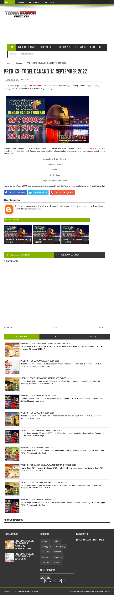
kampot (57, 552)
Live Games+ (80, 47)
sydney (45, 562)
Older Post (101, 327)
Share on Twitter (40, 192)
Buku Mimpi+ (65, 47)
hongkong (60, 546)
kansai (45, 557)
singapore (57, 557)
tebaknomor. (96, 186)
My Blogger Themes (102, 592)
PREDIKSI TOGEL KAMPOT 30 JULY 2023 (36, 2)
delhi (56, 541)
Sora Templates (85, 592)
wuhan (57, 562)
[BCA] (79, 540)
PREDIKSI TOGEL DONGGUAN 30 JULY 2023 (24, 556)
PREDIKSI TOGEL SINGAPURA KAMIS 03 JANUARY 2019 (24, 545)
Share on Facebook (17, 192)
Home (55, 327)
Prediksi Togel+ (47, 47)
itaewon (45, 552)
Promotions (27, 54)
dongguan (46, 546)
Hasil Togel (95, 47)
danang (26, 79)
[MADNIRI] (88, 540)
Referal (13, 54)
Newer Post (8, 327)
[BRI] (95, 540)
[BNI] (101, 540)
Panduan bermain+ (27, 47)
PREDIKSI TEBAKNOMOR (28, 592)
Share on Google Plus (64, 192)
